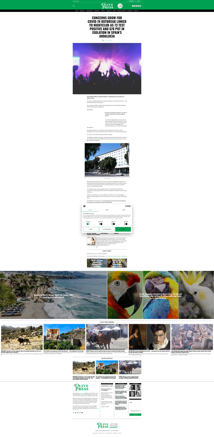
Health (108, 14)
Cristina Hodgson (108, 40)
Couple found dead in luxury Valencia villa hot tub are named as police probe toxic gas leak (121, 408)
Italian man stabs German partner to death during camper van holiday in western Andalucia (121, 397)
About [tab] (123, 209)
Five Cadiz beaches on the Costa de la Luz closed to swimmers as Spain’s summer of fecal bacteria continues (121, 403)
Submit (135, 414)
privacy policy (135, 411)
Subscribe (131, 1)
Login (138, 1)
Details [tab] (107, 209)
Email (131, 402)
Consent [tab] (90, 209)
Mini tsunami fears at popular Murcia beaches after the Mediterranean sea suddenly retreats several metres (120, 387)
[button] (112, 386)
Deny (91, 229)
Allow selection (107, 229)
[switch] (100, 224)
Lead (112, 14)
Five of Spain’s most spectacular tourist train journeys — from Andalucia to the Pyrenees (64, 351)
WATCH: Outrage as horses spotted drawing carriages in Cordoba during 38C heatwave (105, 351)
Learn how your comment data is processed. (115, 256)
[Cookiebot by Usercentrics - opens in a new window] (126, 206)
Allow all (123, 229)
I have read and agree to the (136, 411)
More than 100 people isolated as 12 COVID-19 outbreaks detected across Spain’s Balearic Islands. (116, 114)
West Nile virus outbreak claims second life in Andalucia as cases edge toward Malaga (121, 392)
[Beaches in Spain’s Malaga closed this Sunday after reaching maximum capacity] (97, 263)
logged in (95, 253)
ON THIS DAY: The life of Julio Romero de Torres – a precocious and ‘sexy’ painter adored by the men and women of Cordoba (149, 351)
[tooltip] (133, 6)
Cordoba (104, 14)
